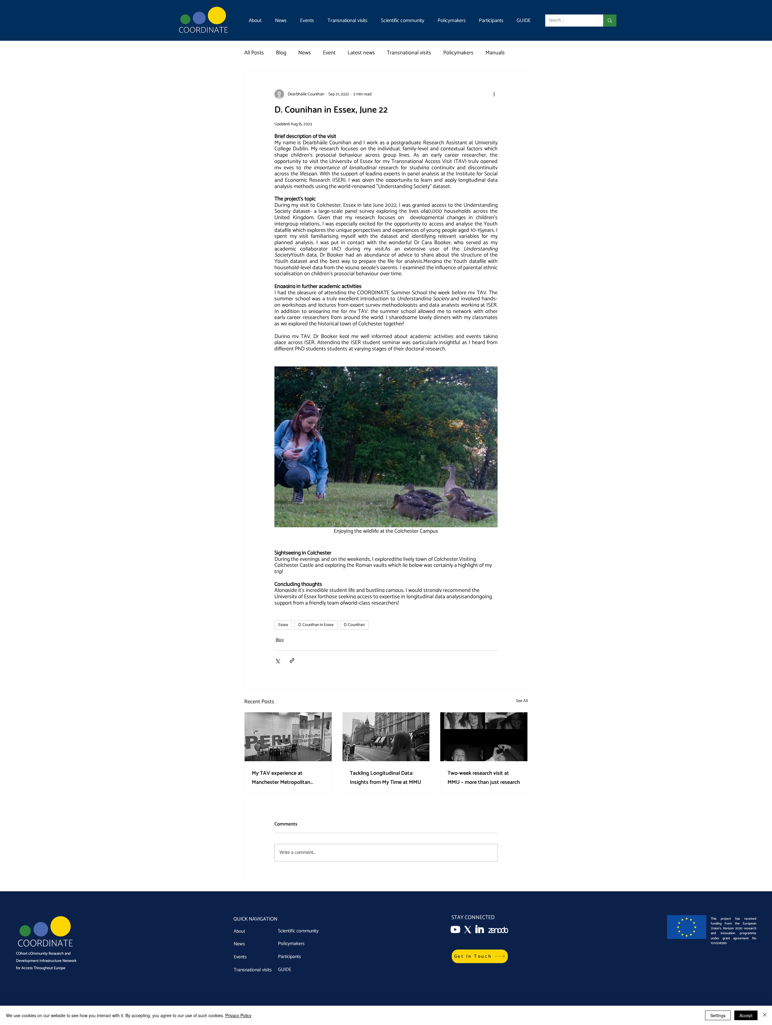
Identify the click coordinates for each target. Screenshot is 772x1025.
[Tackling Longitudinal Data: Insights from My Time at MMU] (386, 736)
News (304, 52)
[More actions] (494, 94)
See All (522, 701)
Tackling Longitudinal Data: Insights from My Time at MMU (385, 778)
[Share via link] (292, 660)
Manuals (495, 52)
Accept (745, 1015)
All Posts (254, 52)
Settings (718, 1015)
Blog (281, 52)
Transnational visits (409, 52)
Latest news (361, 52)
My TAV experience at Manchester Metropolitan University (281, 778)
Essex (283, 624)
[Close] (764, 1015)
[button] (480, 956)
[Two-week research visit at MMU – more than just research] (483, 736)
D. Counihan (354, 624)
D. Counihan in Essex (316, 624)
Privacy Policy (238, 1015)
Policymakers (458, 52)
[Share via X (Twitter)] (277, 660)
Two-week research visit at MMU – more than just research (484, 778)
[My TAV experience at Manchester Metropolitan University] (288, 736)
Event (329, 52)
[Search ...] (609, 20)
